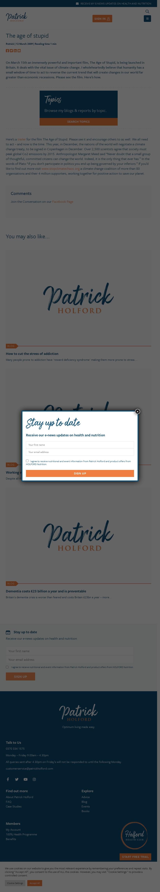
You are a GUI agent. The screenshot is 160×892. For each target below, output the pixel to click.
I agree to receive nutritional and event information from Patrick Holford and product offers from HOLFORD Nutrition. (78, 462)
